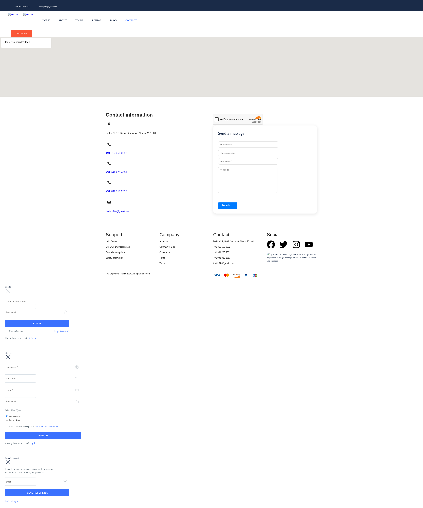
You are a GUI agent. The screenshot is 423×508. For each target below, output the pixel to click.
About (62, 20)
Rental (96, 20)
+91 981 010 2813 (116, 191)
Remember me (16, 331)
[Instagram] (296, 244)
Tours (79, 20)
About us (163, 241)
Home (46, 20)
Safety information (114, 258)
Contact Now (22, 33)
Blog (113, 20)
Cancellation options (115, 252)
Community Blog (167, 247)
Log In (33, 443)
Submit (227, 205)
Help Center (111, 241)
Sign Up (32, 338)
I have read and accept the (33, 426)
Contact (131, 20)
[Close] (8, 291)
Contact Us (164, 252)
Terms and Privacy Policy (46, 426)
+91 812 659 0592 (22, 6)
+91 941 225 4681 (116, 172)
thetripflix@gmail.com (48, 6)
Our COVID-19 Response (118, 247)
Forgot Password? (61, 331)
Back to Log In (11, 501)
